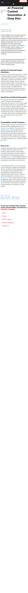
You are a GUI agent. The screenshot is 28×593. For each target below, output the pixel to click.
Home (4, 213)
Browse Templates (8, 222)
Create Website (23, 1)
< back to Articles (5, 24)
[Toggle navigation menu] (19, 4)
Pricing (4, 216)
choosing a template (8, 209)
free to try (9, 156)
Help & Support (7, 219)
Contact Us (5, 226)
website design (9, 130)
